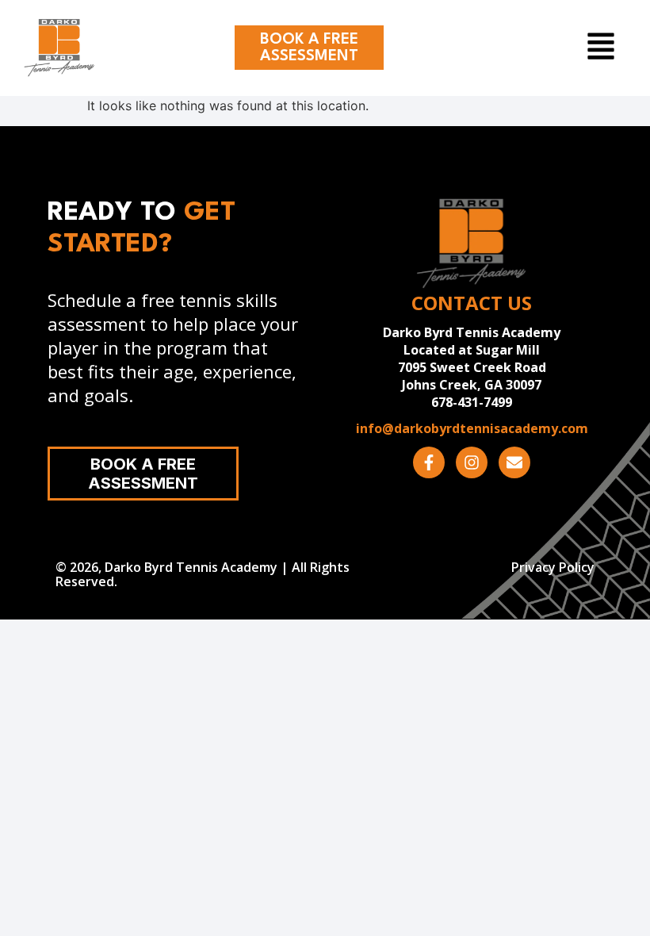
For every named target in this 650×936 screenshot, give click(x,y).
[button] (555, 48)
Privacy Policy (553, 567)
